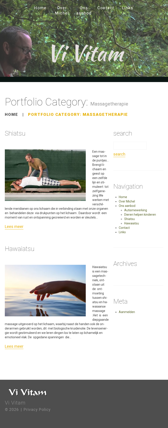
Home (40, 7)
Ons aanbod (84, 10)
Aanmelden (127, 312)
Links (127, 7)
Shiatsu (15, 133)
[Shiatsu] (45, 175)
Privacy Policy (37, 409)
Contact (105, 7)
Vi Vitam (85, 53)
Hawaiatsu (19, 249)
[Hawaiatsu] (45, 290)
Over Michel (62, 10)
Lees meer (14, 226)
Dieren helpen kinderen (140, 214)
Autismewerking (135, 210)
